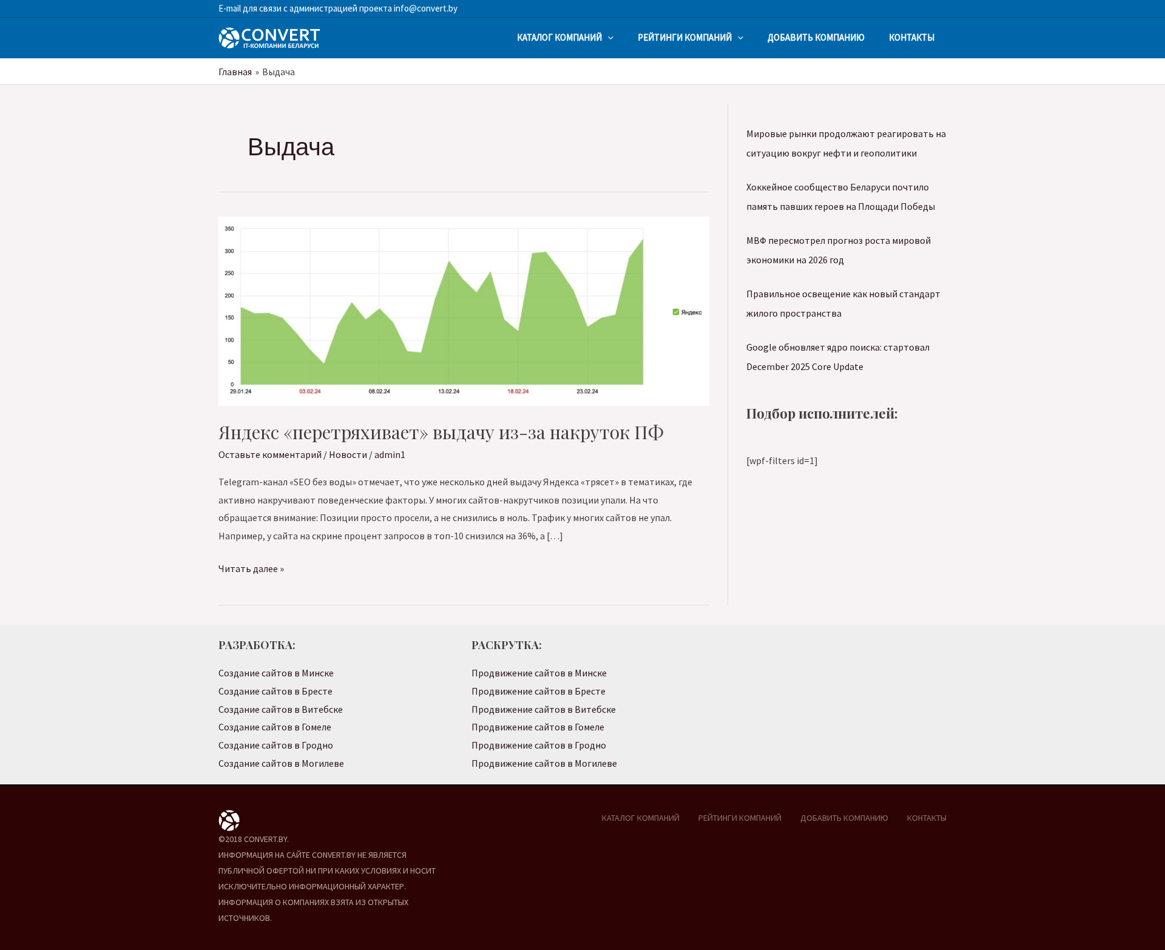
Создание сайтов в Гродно (275, 745)
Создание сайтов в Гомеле (274, 727)
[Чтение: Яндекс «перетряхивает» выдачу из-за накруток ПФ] (463, 310)
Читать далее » (251, 570)
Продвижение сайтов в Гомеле (537, 727)
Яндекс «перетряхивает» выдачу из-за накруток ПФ (441, 432)
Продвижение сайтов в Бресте (538, 691)
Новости (348, 454)
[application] (607, 37)
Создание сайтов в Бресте (275, 691)
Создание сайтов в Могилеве (281, 763)
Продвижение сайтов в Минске (539, 673)
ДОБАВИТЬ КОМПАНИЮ (816, 37)
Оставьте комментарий (270, 454)
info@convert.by (425, 8)
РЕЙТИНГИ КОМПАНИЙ (685, 37)
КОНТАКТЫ (911, 37)
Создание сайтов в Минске (276, 673)
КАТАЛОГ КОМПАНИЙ (559, 37)
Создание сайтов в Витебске (280, 709)
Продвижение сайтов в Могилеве (544, 763)
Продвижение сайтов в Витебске (543, 709)
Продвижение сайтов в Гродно (538, 745)
